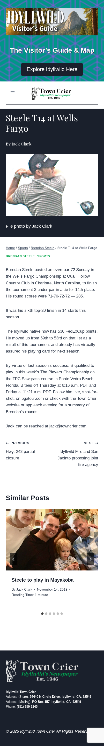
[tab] (42, 613)
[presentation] (52, 540)
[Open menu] (12, 93)
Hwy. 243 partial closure (20, 450)
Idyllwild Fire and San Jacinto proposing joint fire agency (78, 454)
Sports (43, 256)
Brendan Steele (20, 256)
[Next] (90, 559)
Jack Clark (24, 589)
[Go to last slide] (13, 559)
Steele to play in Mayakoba (43, 580)
